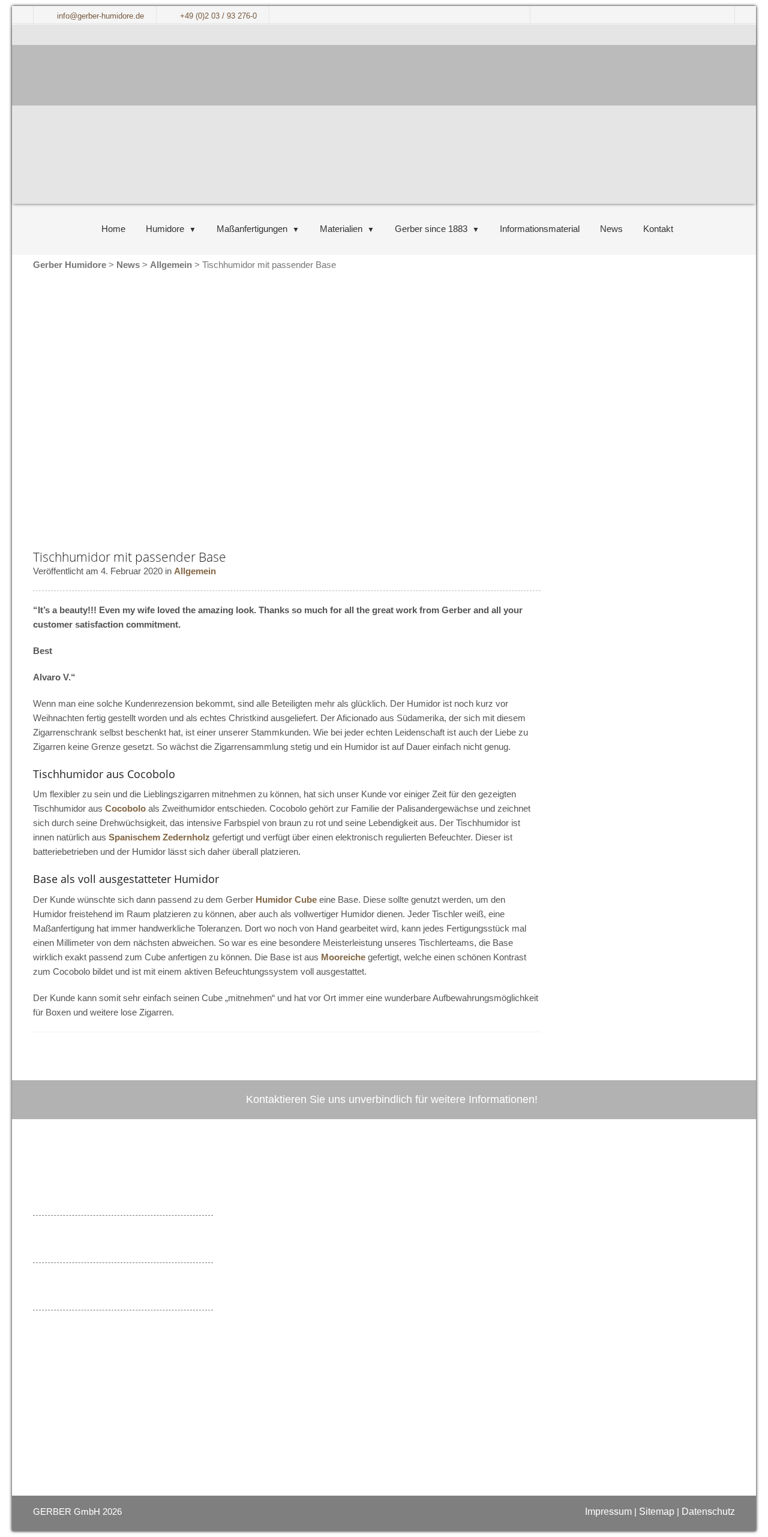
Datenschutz (708, 1511)
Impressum (608, 1511)
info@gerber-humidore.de (357, 1268)
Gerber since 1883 (431, 229)
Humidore (165, 229)
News (611, 229)
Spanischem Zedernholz (159, 837)
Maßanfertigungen (252, 229)
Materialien (341, 229)
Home (113, 229)
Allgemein (195, 571)
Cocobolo (125, 808)
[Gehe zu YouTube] (304, 1332)
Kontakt (658, 229)
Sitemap (656, 1511)
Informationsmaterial (540, 229)
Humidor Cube (286, 899)
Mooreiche (343, 957)
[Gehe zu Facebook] (282, 1332)
